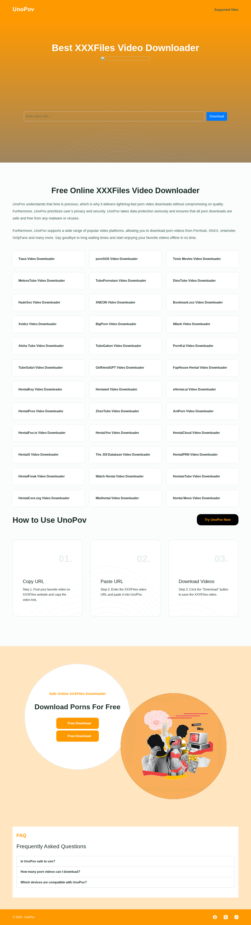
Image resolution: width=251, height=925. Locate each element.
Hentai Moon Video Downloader (196, 498)
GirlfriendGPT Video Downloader (120, 367)
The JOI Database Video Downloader (123, 454)
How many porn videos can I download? (50, 871)
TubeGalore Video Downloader (118, 345)
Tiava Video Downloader (36, 258)
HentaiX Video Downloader (38, 454)
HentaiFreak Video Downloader (41, 476)
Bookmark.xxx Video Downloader (198, 302)
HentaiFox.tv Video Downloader (41, 432)
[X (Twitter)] (226, 917)
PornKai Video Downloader (193, 345)
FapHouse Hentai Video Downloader (200, 367)
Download (217, 116)
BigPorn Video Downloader (116, 324)
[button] (125, 861)
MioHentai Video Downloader (117, 498)
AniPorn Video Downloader (193, 411)
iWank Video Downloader (191, 324)
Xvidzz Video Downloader (37, 324)
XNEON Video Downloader (115, 302)
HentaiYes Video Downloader (117, 432)
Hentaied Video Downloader (116, 389)
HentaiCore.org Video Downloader (43, 498)
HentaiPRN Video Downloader (195, 454)
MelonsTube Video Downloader (41, 280)
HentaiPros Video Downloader (40, 411)
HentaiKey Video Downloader (40, 389)
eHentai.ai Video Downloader (194, 389)
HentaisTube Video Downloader (196, 476)
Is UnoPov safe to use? (38, 861)
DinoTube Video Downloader (194, 280)
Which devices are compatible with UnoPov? (54, 882)
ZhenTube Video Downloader (117, 411)
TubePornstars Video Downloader (121, 280)
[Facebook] (215, 917)
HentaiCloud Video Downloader (196, 432)
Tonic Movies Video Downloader (197, 258)
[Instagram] (236, 917)
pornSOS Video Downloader (117, 258)
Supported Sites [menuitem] (226, 9)
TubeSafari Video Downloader (40, 367)
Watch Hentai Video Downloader (120, 476)
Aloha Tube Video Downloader (41, 345)
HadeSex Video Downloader (39, 302)
